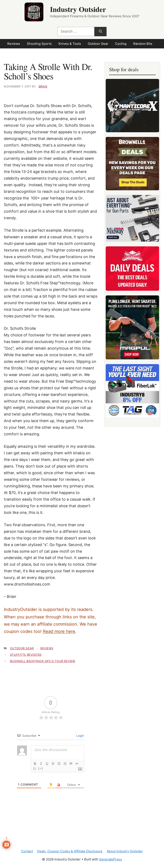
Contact (27, 851)
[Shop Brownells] (132, 163)
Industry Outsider (78, 9)
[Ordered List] (59, 763)
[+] (40, 768)
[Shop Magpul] (132, 327)
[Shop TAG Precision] (132, 390)
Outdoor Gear (98, 44)
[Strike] (53, 763)
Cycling (120, 44)
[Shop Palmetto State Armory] (132, 268)
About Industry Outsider (125, 851)
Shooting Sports (39, 44)
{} (34, 768)
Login (79, 735)
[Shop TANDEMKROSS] (132, 105)
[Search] (100, 31)
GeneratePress (110, 859)
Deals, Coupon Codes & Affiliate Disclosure (69, 851)
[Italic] (41, 763)
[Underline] (47, 763)
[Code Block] (77, 763)
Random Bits (142, 44)
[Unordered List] (65, 763)
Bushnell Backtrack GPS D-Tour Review (42, 661)
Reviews (13, 44)
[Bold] (35, 763)
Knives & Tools (70, 44)
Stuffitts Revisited (26, 654)
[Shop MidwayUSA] (132, 218)
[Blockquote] (71, 763)
